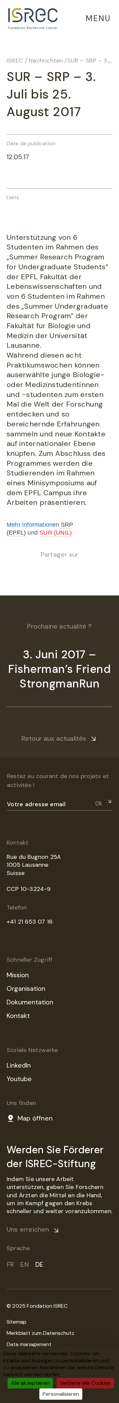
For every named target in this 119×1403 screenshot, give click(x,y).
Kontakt (18, 1015)
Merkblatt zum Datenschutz (40, 1333)
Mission (18, 975)
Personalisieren (61, 1393)
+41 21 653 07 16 (30, 922)
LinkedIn (19, 1065)
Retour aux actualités (53, 738)
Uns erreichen (28, 1229)
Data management (29, 1344)
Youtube (19, 1078)
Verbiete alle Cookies (85, 1383)
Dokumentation (30, 1002)
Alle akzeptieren (30, 1383)
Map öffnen (35, 1118)
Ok (98, 803)
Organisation (26, 988)
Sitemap (16, 1321)
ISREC (15, 61)
